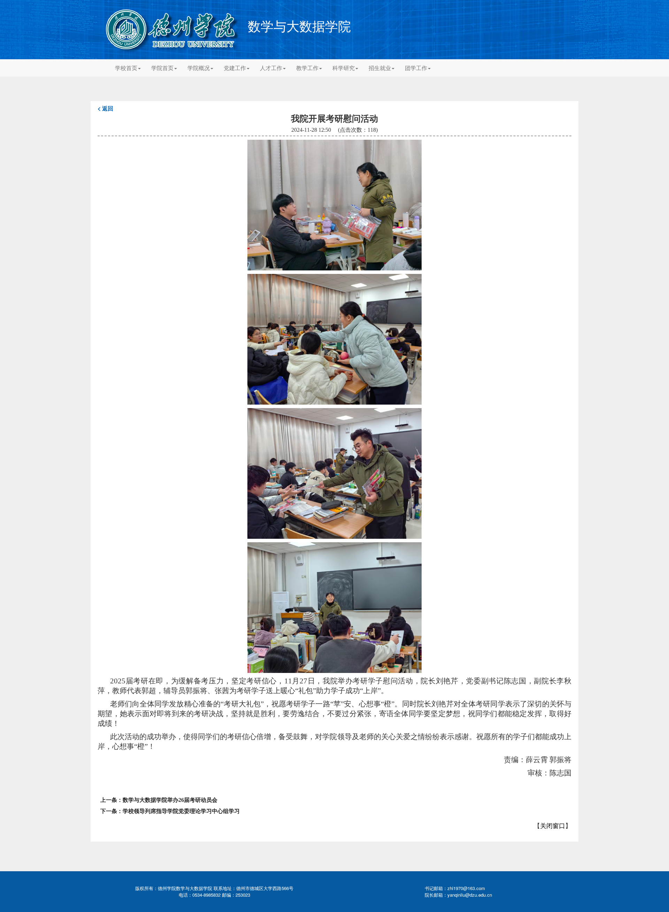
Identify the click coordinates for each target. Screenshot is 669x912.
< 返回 (105, 108)
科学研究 (343, 68)
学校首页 (126, 68)
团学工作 (416, 68)
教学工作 (307, 68)
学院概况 (198, 68)
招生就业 (380, 68)
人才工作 (271, 68)
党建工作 (235, 68)
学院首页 (162, 68)
